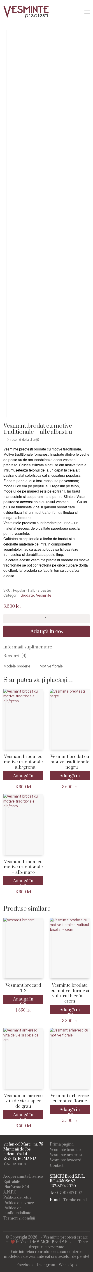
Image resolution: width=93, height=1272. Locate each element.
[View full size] (9, 37)
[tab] (46, 647)
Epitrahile (11, 1181)
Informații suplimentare (27, 647)
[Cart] (77, 12)
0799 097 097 (69, 1193)
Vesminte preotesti (60, 1237)
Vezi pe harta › (15, 1164)
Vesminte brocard (65, 1160)
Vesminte (43, 595)
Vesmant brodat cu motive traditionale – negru (69, 762)
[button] (87, 12)
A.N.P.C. (10, 1192)
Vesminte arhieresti (66, 1155)
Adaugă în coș (46, 631)
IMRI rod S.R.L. (54, 1242)
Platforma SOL (16, 1187)
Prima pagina (61, 1144)
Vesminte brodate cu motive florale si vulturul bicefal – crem (70, 993)
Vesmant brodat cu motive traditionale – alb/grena (23, 762)
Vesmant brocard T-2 (23, 988)
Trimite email (75, 1200)
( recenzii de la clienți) (23, 439)
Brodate (27, 595)
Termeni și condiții (19, 1218)
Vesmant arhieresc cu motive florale (70, 1098)
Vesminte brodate (65, 1150)
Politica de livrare (18, 1203)
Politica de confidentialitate (17, 1210)
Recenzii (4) (14, 656)
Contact (56, 1165)
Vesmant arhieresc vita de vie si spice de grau (23, 1101)
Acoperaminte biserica (23, 1176)
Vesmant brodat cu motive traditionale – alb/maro (23, 867)
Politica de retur (17, 1197)
